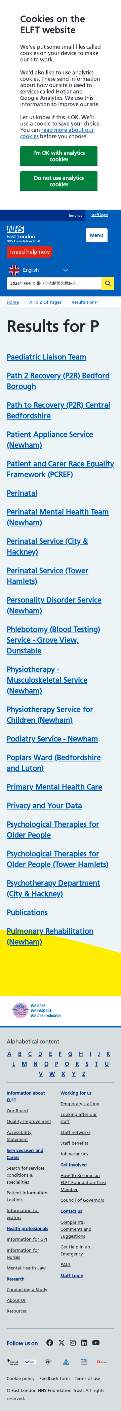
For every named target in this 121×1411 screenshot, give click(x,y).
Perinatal (22, 493)
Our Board (17, 1110)
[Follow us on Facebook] (49, 1343)
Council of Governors (82, 1200)
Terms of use (87, 1378)
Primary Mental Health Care (54, 786)
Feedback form (54, 1378)
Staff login (99, 215)
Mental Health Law (26, 1267)
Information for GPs (27, 1239)
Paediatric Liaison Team (46, 357)
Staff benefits (74, 1143)
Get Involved (74, 1164)
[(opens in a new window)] (73, 1343)
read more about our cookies (57, 133)
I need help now (29, 251)
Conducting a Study (27, 1289)
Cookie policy (21, 1378)
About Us (16, 1300)
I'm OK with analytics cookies (59, 156)
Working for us (76, 1093)
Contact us (71, 1211)
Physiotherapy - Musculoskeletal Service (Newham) (47, 680)
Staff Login (72, 1275)
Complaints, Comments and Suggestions (76, 1229)
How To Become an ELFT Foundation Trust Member (83, 1182)
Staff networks (75, 1132)
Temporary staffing (80, 1103)
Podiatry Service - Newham (52, 738)
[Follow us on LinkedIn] (84, 1343)
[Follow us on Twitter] (61, 1343)
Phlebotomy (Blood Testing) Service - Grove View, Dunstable (53, 640)
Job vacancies (74, 1153)
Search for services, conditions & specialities (26, 1175)
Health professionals (27, 1228)
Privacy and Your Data (44, 805)
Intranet (75, 215)
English (30, 270)
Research (16, 1278)
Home (13, 302)
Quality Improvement (29, 1121)
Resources (17, 1311)
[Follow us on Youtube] (96, 1343)
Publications (27, 912)
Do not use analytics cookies (59, 181)
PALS (66, 1264)
